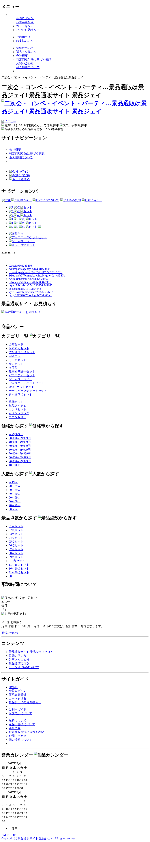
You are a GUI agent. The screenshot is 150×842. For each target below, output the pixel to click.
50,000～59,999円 (20, 445)
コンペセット (17, 409)
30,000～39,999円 (20, 438)
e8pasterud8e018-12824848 (25, 288)
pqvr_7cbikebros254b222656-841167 (30, 285)
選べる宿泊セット (20, 394)
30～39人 (14, 489)
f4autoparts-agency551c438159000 (29, 268)
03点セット (16, 533)
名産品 (13, 367)
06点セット (16, 545)
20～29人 (14, 486)
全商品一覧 (16, 344)
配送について (10, 632)
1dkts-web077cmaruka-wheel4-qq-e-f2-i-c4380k (37, 275)
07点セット (16, 549)
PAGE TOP (8, 834)
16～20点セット (19, 568)
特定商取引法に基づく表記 (33, 59)
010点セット (17, 560)
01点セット (16, 526)
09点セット (16, 557)
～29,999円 (16, 434)
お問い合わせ (25, 63)
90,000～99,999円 (20, 461)
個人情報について (28, 67)
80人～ (13, 509)
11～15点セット (19, 564)
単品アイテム (17, 405)
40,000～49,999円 (20, 441)
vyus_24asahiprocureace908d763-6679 (31, 292)
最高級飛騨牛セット (22, 371)
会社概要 (22, 55)
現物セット (16, 401)
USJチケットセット (21, 386)
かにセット (16, 363)
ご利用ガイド (25, 37)
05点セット (16, 541)
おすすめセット (19, 348)
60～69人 (14, 501)
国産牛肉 (14, 356)
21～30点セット (19, 572)
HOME (13, 687)
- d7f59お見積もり (27, 29)
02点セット (16, 530)
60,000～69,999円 (20, 449)
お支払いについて (28, 40)
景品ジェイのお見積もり (25, 702)
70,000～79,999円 (20, 453)
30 (10, 576)
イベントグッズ (19, 413)
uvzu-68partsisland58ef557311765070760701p (36, 272)
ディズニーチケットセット (26, 383)
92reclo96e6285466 (20, 265)
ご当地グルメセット (22, 352)
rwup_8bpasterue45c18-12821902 (28, 278)
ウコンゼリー (17, 417)
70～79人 (14, 505)
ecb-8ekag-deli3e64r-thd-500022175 (30, 282)
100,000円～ (16, 465)
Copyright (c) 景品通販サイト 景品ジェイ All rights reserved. (38, 838)
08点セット (16, 553)
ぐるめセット (17, 359)
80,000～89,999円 (20, 457)
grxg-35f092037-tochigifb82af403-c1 (30, 295)
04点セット (16, 537)
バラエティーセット (22, 375)
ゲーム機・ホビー (20, 379)
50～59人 (14, 497)
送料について (25, 48)
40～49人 (14, 493)
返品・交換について (29, 51)
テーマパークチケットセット (28, 390)
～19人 (13, 482)
